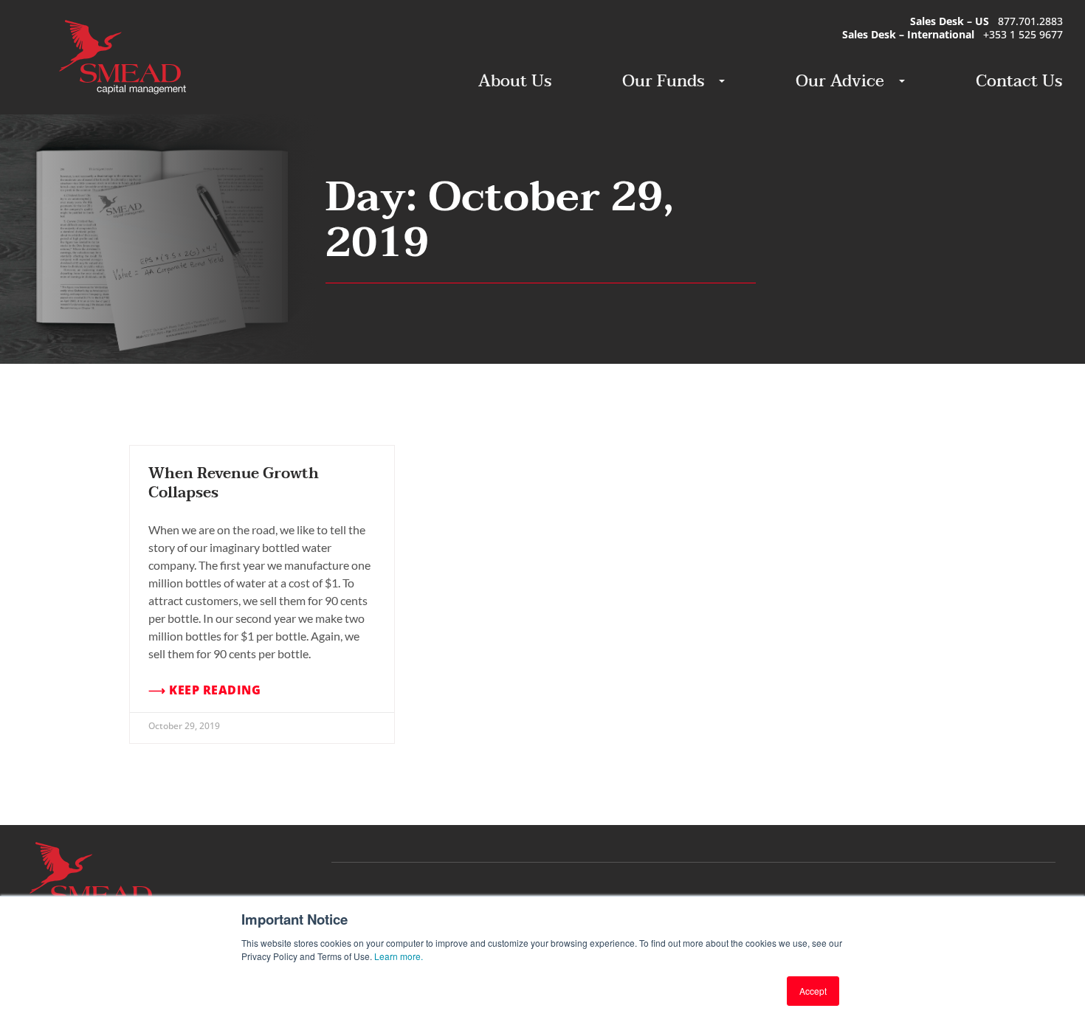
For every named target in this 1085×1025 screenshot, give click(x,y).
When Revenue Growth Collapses (233, 483)
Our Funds (663, 81)
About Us (514, 81)
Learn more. (398, 956)
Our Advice (840, 81)
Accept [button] (813, 990)
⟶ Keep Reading (204, 690)
